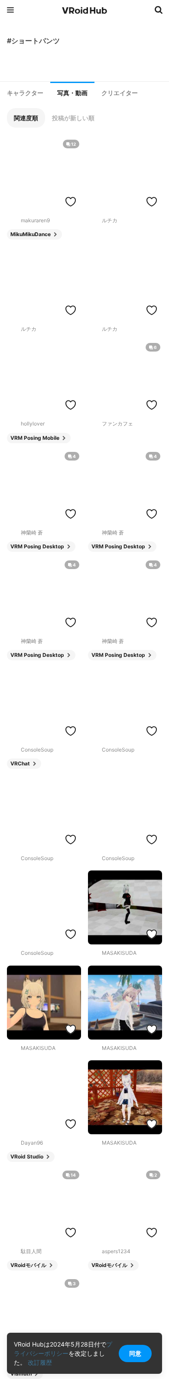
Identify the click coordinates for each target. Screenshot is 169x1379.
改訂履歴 (40, 1362)
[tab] (25, 93)
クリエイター (119, 93)
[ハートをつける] (71, 201)
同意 (135, 1353)
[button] (26, 118)
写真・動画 (72, 93)
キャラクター (25, 93)
